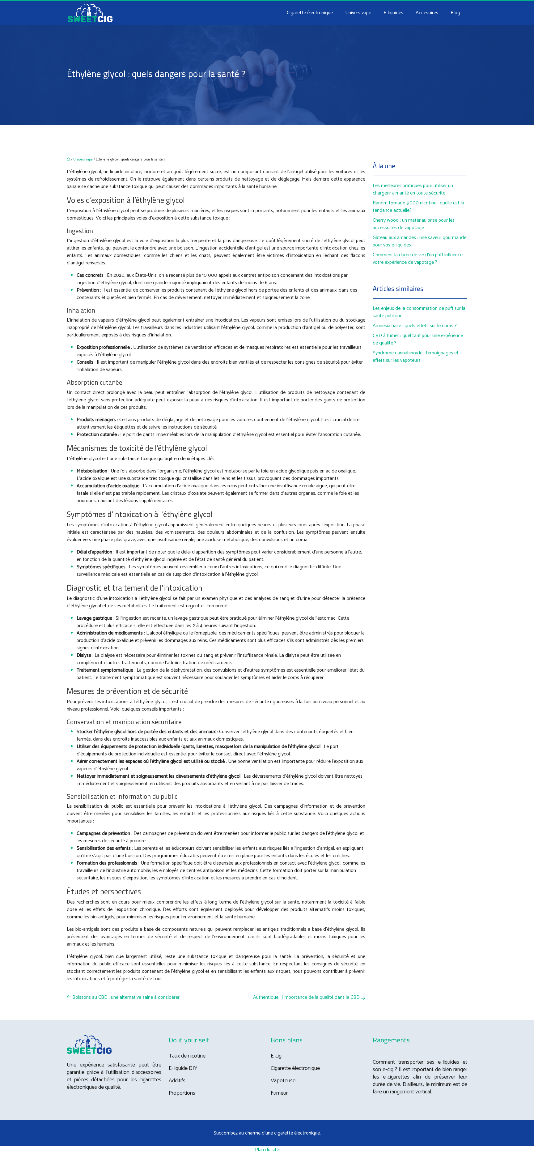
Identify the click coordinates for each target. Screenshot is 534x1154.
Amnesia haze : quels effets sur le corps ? (415, 326)
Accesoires (427, 13)
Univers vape (358, 13)
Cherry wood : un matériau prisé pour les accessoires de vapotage (414, 224)
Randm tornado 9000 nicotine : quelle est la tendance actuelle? (418, 207)
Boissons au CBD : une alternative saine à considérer (126, 997)
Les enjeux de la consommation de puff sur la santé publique (419, 312)
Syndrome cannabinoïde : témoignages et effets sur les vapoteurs (416, 357)
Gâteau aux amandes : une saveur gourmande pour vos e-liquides (419, 241)
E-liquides (393, 13)
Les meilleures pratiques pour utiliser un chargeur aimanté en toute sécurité (413, 189)
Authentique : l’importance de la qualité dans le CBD (306, 997)
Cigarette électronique (310, 13)
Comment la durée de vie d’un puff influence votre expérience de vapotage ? (418, 259)
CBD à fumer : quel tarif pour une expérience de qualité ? (418, 339)
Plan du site (267, 1150)
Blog (455, 13)
